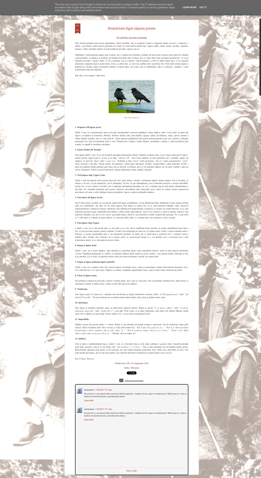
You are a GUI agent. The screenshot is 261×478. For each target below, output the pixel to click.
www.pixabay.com (134, 118)
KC (128, 363)
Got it (203, 7)
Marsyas (135, 367)
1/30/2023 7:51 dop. (103, 389)
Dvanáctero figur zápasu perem (132, 28)
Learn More (189, 7)
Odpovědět (88, 400)
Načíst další (131, 470)
